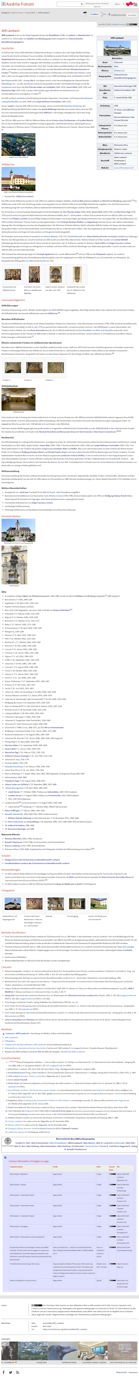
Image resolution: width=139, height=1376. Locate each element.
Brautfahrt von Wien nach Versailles (98, 330)
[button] (94, 14)
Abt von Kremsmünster (54, 727)
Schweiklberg (33, 821)
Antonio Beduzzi (51, 236)
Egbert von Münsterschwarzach (36, 596)
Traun (28, 35)
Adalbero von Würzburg (37, 38)
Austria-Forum (20, 4)
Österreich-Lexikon (70, 1128)
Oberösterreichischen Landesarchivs (83, 995)
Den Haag (113, 455)
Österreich (118, 62)
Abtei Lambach (75, 1143)
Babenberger (6, 83)
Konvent (13, 116)
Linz (41, 222)
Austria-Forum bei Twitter (10, 1372)
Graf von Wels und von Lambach (85, 201)
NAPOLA (47, 112)
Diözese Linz (119, 70)
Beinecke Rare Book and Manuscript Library (57, 431)
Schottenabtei (78, 1146)
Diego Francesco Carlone (120, 243)
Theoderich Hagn (12, 781)
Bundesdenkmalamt (16, 1072)
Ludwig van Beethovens (64, 884)
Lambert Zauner (15, 795)
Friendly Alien (70, 1362)
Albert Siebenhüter (15, 821)
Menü (117, 4)
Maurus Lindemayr (12, 845)
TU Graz (132, 4)
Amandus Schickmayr (73, 106)
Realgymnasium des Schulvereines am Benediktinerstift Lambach (32, 859)
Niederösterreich (8, 59)
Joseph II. (11, 106)
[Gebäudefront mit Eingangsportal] (13, 904)
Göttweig (27, 818)
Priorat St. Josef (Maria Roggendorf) (115, 1146)
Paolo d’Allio (100, 243)
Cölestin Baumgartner (14, 788)
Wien (116, 66)
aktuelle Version (118, 24)
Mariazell (78, 236)
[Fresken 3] (56, 367)
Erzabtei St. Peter (23, 1143)
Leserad (4, 424)
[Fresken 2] (34, 367)
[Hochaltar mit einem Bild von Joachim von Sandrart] (34, 274)
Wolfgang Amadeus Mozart (32, 452)
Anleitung (132, 1094)
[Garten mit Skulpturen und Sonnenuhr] (99, 903)
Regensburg (92, 222)
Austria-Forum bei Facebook (3, 1372)
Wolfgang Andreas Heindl (115, 495)
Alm (124, 946)
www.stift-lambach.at (123, 168)
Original (99, 1090)
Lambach (71, 35)
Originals (29, 1111)
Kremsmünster (54, 795)
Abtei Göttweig (32, 1146)
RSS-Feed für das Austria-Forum (17, 1372)
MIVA (71, 877)
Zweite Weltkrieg (49, 109)
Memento (17, 1111)
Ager (132, 946)
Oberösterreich (84, 35)
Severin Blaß (71, 87)
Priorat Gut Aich (92, 1146)
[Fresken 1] (13, 367)
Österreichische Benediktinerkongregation (75, 1139)
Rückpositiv (101, 254)
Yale (10, 1111)
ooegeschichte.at (128, 995)
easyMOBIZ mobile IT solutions (123, 1362)
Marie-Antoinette (37, 330)
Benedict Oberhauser (14, 842)
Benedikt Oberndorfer (14, 814)
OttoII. (33, 80)
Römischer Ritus (121, 145)
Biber (65, 448)
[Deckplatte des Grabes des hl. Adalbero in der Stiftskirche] (77, 274)
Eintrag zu (22, 1128)
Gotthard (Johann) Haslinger (17, 756)
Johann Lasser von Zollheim (16, 784)
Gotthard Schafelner (122, 90)
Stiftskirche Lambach (123, 153)
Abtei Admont (89, 1143)
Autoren (114, 1305)
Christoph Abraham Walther (72, 222)
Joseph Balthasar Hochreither (48, 101)
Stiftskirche (53, 313)
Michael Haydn (54, 452)
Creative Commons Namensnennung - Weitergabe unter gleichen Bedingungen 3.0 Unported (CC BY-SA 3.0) (74, 1308)
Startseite (3, 4)
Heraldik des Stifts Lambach (72, 1051)
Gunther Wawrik (86, 120)
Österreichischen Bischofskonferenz (116, 877)
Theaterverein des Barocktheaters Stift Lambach (25, 1044)
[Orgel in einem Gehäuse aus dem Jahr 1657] (56, 274)
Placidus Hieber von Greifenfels (42, 87)
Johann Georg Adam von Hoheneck (19, 1019)
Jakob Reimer (14, 792)
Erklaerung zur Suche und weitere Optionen (97, 4)
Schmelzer (57, 448)
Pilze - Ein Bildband (35, 1362)
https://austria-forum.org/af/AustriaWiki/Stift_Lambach (65, 1329)
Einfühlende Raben (97, 1362)
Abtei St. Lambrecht (104, 1143)
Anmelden (132, 15)
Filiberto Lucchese (19, 218)
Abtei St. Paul (19, 1146)
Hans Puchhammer (67, 120)
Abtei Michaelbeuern (58, 1143)
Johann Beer (44, 445)
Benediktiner (54, 35)
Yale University (85, 431)
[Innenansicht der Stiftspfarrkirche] (13, 274)
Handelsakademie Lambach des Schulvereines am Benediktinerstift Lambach (37, 863)
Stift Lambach (11, 1037)
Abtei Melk (130, 1143)
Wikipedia (78, 1305)
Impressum (133, 1372)
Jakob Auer (24, 492)
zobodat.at (26, 1009)
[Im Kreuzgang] (77, 903)
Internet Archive (58, 1111)
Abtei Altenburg (64, 1146)
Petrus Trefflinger (12, 810)
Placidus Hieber (73, 212)
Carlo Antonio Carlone (53, 495)
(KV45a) (73, 455)
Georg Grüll (9, 995)
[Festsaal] (56, 903)
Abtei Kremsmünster (39, 1143)
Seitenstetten (53, 792)
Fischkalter (127, 950)
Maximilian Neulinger (123, 86)
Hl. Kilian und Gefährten (124, 110)
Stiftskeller (9, 1041)
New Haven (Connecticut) (105, 431)
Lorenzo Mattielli (121, 239)
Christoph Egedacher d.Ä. (47, 254)
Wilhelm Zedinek (15, 818)
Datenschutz (121, 1372)
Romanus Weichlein (13, 838)
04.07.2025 (106, 1305)
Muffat (74, 448)
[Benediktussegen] (7, 1141)
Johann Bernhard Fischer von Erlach (101, 236)
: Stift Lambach (17, 1033)
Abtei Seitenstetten (48, 1146)
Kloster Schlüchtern (61, 610)
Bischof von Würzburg (112, 201)
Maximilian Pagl (8, 90)
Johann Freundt (20, 1079)
